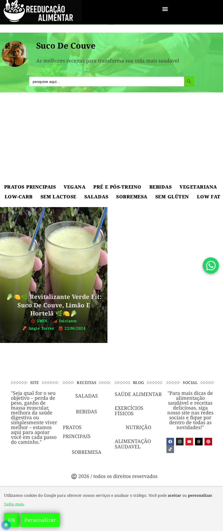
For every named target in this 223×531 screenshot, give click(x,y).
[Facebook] (170, 441)
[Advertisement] (111, 139)
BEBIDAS (160, 187)
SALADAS (96, 196)
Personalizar (40, 520)
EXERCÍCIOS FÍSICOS (129, 411)
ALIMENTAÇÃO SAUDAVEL (133, 444)
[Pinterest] (208, 441)
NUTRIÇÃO (138, 427)
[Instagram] (180, 441)
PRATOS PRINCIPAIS (30, 187)
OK (12, 520)
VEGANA (74, 187)
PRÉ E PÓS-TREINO (117, 187)
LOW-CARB (19, 196)
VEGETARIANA (198, 187)
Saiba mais (14, 504)
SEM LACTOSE (58, 196)
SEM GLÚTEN (172, 196)
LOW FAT (209, 196)
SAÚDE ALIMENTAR (138, 394)
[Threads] (199, 441)
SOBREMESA (131, 196)
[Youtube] (189, 441)
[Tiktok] (170, 449)
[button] (164, 8)
